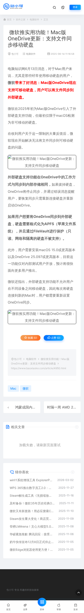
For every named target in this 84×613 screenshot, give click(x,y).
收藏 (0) (32, 337)
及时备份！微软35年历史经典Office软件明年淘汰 (32, 503)
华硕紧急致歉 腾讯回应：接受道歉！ (32, 534)
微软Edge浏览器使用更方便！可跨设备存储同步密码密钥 (32, 549)
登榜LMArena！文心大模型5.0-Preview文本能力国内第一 (32, 526)
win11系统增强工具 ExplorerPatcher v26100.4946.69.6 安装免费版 (31, 480)
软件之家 (20, 19)
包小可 (15, 54)
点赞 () (55, 337)
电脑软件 (34, 19)
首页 (9, 19)
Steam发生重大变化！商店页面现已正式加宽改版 (32, 518)
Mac (58, 69)
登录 (75, 7)
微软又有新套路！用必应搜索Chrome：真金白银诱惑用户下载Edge (32, 511)
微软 (11, 82)
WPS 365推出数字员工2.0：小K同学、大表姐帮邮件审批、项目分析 (32, 488)
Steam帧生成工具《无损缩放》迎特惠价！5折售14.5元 (32, 495)
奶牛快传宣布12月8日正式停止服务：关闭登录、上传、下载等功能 (32, 542)
